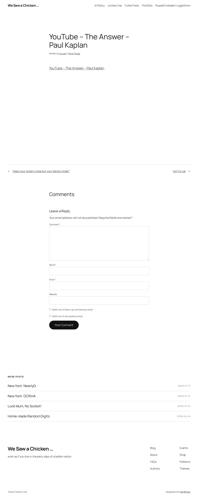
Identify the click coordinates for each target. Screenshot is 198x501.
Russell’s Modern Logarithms (172, 5)
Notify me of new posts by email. (67, 316)
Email (52, 279)
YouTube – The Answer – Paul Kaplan (76, 68)
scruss (62, 53)
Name (52, 264)
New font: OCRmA (22, 396)
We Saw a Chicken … (23, 5)
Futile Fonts (132, 5)
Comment (54, 224)
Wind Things (74, 53)
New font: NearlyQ (22, 386)
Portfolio (147, 5)
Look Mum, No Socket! (25, 406)
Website (53, 294)
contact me (115, 5)
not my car (179, 171)
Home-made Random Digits (29, 416)
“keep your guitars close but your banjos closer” (41, 171)
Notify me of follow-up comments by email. (72, 309)
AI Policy (100, 5)
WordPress (185, 491)
